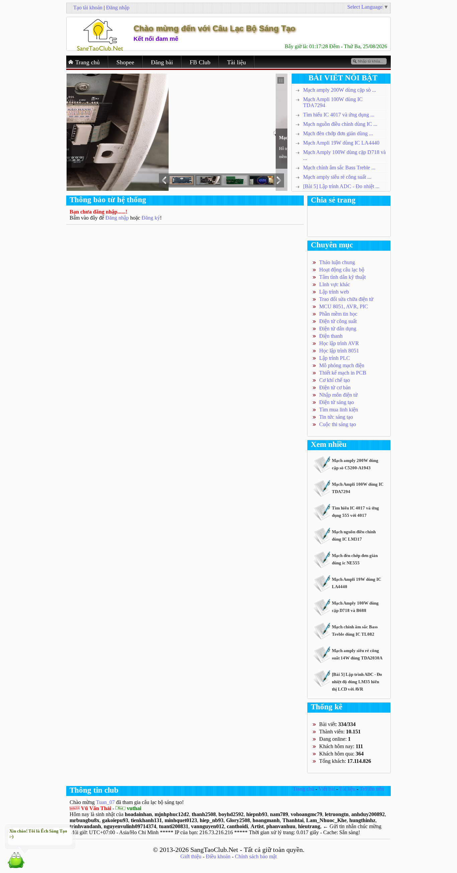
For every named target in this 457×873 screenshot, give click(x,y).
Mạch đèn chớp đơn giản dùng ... (338, 133)
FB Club (200, 62)
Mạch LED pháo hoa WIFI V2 (100, 137)
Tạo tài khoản (87, 7)
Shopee (125, 62)
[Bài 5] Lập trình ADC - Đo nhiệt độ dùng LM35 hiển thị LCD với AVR (357, 682)
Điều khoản (218, 856)
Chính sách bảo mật (256, 856)
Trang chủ (87, 62)
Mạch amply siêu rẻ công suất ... (337, 177)
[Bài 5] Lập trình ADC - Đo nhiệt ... (341, 186)
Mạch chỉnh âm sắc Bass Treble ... (339, 167)
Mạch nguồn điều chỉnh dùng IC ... (340, 124)
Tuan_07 (105, 802)
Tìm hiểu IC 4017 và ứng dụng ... (338, 114)
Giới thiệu (190, 856)
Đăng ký (151, 218)
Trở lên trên (372, 789)
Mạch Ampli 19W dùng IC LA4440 (341, 143)
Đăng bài (162, 62)
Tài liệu (236, 62)
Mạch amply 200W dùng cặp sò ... (339, 90)
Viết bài (326, 789)
